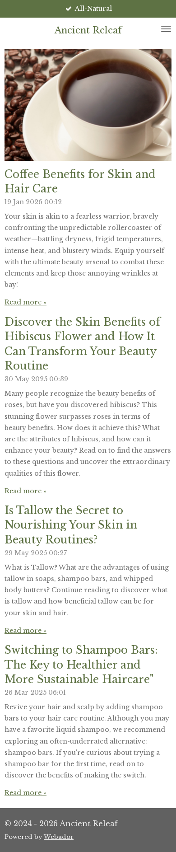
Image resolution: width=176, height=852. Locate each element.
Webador (59, 837)
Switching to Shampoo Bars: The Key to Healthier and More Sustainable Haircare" (81, 664)
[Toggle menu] (166, 29)
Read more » (25, 302)
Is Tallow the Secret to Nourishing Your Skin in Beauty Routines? (71, 525)
